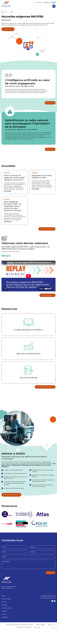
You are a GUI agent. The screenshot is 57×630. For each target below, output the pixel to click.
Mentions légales (40, 624)
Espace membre (47, 596)
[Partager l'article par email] (7, 256)
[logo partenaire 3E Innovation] (6, 514)
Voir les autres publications (44, 387)
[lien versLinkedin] (54, 2)
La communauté (6, 608)
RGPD (49, 624)
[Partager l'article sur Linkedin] (10, 256)
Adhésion (4, 611)
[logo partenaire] (24, 514)
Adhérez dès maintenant (10, 494)
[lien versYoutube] (52, 2)
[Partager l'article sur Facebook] (2, 256)
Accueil (3, 595)
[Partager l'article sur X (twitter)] (5, 256)
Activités (4, 602)
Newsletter (46, 2)
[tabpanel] (28, 35)
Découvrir (49, 102)
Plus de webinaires (46, 295)
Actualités (4, 605)
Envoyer (49, 572)
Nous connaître (6, 599)
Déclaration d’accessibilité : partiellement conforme (19, 624)
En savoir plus (7, 29)
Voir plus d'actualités (46, 229)
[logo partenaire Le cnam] (6, 524)
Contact (39, 2)
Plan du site (37, 627)
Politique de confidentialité (24, 627)
